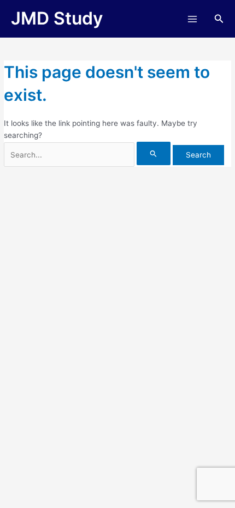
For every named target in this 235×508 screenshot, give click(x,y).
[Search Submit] (154, 153)
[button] (219, 19)
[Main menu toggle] (192, 19)
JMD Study (57, 18)
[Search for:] (88, 154)
